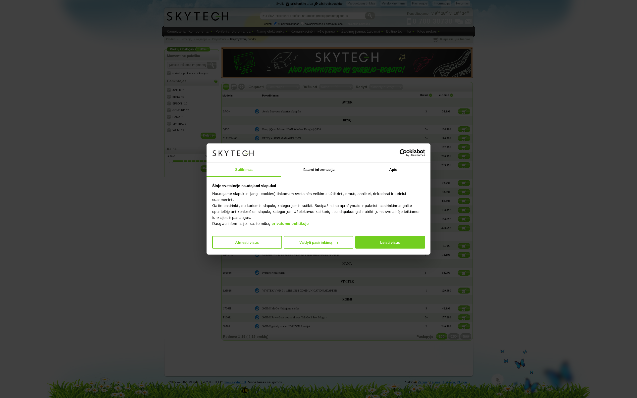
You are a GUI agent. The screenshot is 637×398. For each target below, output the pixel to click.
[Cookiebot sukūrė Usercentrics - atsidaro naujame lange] (403, 153)
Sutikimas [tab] (244, 169)
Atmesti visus (247, 242)
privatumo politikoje (290, 223)
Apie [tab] (393, 169)
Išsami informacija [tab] (319, 169)
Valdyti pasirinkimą (315, 242)
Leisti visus (390, 242)
